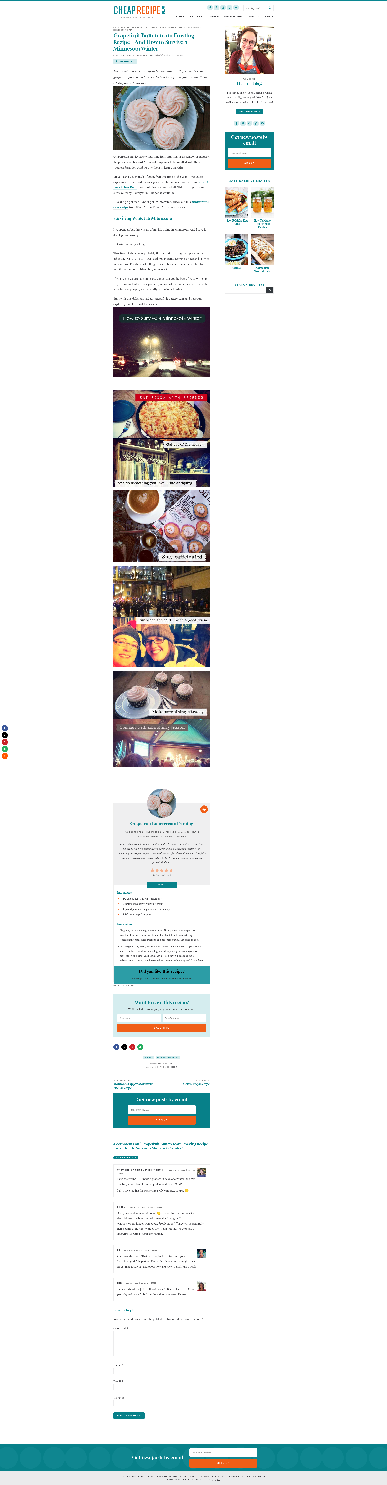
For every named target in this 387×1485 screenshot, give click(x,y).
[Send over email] (140, 1047)
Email (118, 1381)
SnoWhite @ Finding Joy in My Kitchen (141, 1170)
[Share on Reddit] (5, 756)
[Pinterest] (216, 7)
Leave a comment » (125, 1158)
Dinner (213, 16)
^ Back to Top (129, 1477)
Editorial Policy (256, 1477)
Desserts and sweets (168, 1057)
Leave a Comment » (168, 1067)
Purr (218, 1480)
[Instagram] (223, 7)
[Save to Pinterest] (132, 1047)
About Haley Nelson (166, 1477)
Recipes (196, 16)
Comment (120, 1328)
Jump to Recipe (126, 61)
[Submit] (270, 8)
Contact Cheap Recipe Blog (205, 1477)
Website (118, 1397)
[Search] (269, 290)
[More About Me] (249, 50)
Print (161, 885)
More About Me (248, 111)
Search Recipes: (249, 284)
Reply (121, 1173)
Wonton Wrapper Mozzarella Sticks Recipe (133, 1084)
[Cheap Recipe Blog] (139, 11)
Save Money (234, 16)
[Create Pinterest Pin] (204, 809)
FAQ (224, 1477)
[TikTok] (229, 7)
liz (119, 1250)
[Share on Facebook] (116, 1047)
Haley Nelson (124, 55)
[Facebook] (210, 7)
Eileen (121, 1207)
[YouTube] (236, 7)
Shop (269, 16)
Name (118, 1365)
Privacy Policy (237, 1477)
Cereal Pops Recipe (196, 1082)
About (254, 16)
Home (180, 16)
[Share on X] (124, 1047)
